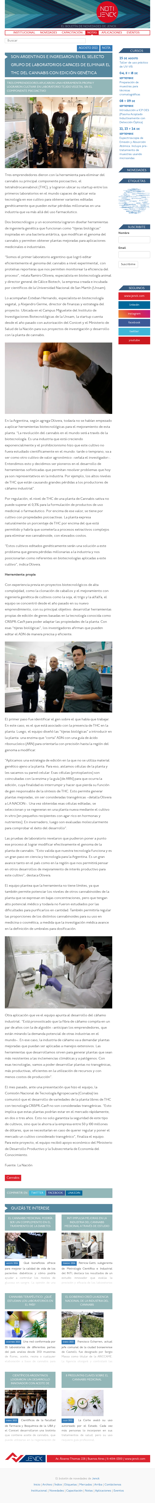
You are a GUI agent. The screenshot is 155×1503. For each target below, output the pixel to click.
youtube (134, 340)
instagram (134, 313)
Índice (58, 1484)
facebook (134, 322)
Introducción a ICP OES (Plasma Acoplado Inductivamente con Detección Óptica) (134, 111)
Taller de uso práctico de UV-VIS (133, 62)
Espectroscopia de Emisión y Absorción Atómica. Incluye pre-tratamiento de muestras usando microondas (133, 143)
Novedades (48, 32)
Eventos (133, 32)
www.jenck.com (134, 296)
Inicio (37, 1484)
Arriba (98, 1484)
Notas (92, 32)
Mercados (85, 1484)
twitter (134, 331)
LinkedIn (74, 1193)
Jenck (95, 1478)
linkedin (134, 304)
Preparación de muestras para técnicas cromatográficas (129, 84)
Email (122, 248)
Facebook (55, 1193)
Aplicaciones (112, 32)
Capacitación (72, 32)
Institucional (24, 32)
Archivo (47, 1484)
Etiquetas (70, 1484)
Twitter (37, 1193)
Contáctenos (113, 1484)
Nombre (123, 233)
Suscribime (128, 264)
